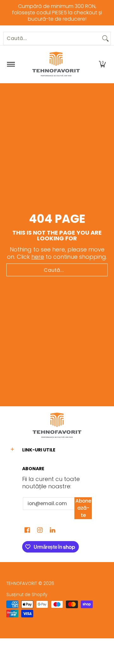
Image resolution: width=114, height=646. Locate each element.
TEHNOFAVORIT (21, 584)
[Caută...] (105, 38)
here (37, 257)
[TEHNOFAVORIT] (56, 64)
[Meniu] (10, 64)
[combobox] (51, 38)
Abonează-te (83, 508)
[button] (102, 64)
